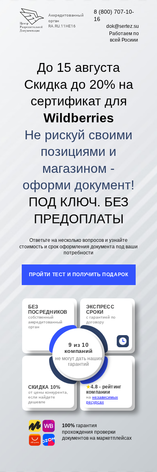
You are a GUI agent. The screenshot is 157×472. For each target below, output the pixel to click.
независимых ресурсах (102, 399)
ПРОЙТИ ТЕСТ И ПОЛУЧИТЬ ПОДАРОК (78, 274)
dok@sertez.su (122, 26)
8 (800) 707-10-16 (114, 15)
